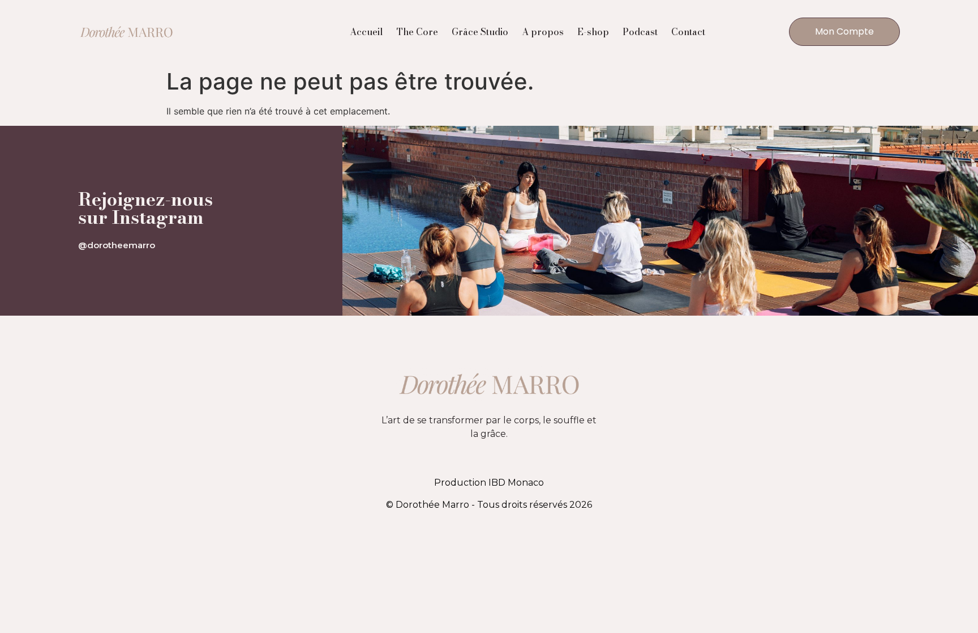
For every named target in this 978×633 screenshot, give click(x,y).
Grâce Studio (480, 32)
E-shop (593, 32)
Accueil (366, 32)
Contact (688, 32)
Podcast (640, 32)
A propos (543, 32)
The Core (417, 32)
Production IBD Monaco (489, 482)
